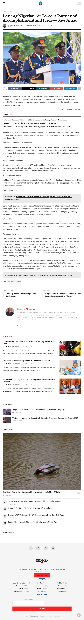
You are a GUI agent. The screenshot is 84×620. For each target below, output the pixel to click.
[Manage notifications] (79, 615)
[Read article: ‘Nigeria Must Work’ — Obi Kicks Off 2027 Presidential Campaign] (7, 412)
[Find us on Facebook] (31, 548)
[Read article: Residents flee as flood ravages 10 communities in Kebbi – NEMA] (42, 461)
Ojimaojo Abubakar (16, 26)
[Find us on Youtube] (53, 548)
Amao (19, 281)
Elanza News (34, 616)
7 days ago (18, 412)
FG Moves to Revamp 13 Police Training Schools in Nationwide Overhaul (37, 127)
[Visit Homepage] (40, 3)
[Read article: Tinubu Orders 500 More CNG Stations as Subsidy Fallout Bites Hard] (70, 348)
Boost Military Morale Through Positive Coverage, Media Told (32, 522)
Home (4, 11)
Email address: (28, 599)
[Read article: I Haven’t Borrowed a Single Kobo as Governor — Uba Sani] (70, 367)
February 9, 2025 (32, 26)
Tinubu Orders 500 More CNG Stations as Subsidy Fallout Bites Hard (35, 120)
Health (40, 583)
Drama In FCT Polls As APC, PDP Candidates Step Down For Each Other (36, 515)
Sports (60, 591)
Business (19, 586)
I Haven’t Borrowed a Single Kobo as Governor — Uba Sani (30, 123)
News (10, 11)
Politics (60, 583)
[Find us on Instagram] (38, 548)
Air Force (11, 281)
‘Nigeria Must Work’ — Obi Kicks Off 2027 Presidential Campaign (38, 410)
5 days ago (18, 421)
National (39, 586)
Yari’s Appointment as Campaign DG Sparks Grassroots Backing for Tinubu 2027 (45, 418)
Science (61, 586)
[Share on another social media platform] (79, 88)
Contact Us (42, 575)
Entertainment (19, 591)
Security (60, 589)
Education (19, 589)
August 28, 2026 (22, 346)
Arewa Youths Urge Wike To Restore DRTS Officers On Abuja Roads (34, 501)
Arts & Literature (19, 583)
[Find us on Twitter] (46, 548)
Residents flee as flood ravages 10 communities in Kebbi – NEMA (31, 492)
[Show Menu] (4, 3)
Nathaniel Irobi (9, 346)
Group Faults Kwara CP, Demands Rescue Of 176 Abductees (30, 508)
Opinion (40, 591)
